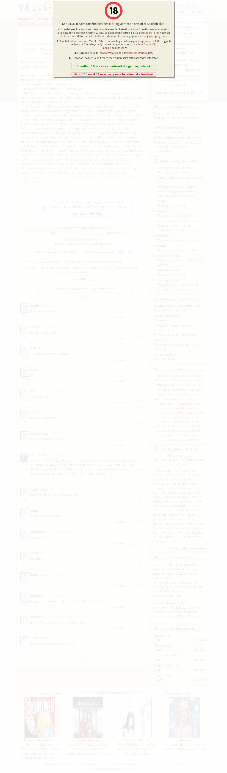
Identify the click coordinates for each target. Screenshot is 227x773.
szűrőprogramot (158, 36)
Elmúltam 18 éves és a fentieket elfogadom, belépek (114, 66)
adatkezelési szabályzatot (137, 52)
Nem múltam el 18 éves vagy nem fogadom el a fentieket (114, 74)
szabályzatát (107, 52)
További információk (143, 44)
